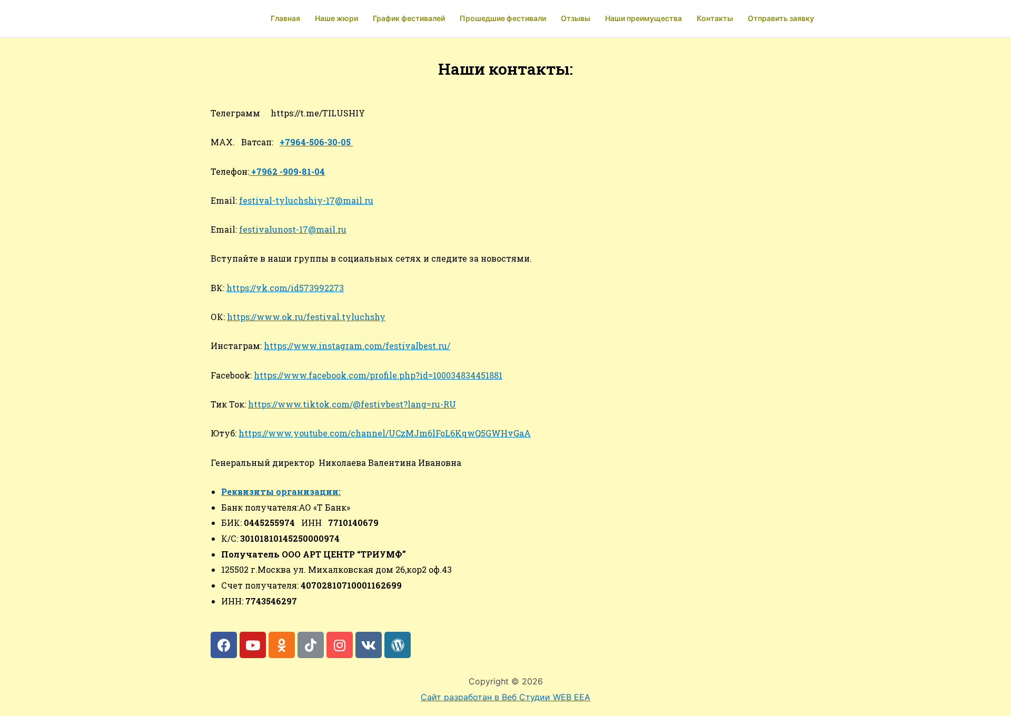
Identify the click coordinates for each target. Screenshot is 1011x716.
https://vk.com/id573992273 (285, 287)
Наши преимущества (643, 18)
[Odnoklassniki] (282, 645)
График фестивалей (409, 18)
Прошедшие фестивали (503, 18)
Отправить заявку (781, 18)
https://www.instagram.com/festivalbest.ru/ (357, 345)
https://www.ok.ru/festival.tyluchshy (306, 316)
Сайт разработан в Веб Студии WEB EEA (505, 697)
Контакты (715, 18)
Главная (285, 18)
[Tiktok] (311, 645)
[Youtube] (253, 645)
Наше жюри (336, 18)
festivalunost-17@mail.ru (292, 229)
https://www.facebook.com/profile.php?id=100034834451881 (378, 375)
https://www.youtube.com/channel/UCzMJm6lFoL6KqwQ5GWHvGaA (385, 433)
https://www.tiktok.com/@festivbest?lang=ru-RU (352, 404)
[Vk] (368, 645)
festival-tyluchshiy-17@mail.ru (306, 200)
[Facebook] (224, 645)
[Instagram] (339, 645)
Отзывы (575, 18)
